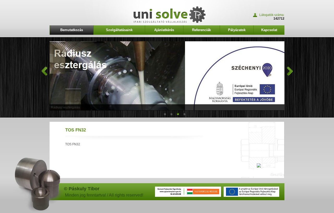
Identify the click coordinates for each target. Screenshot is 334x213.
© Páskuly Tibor (81, 188)
